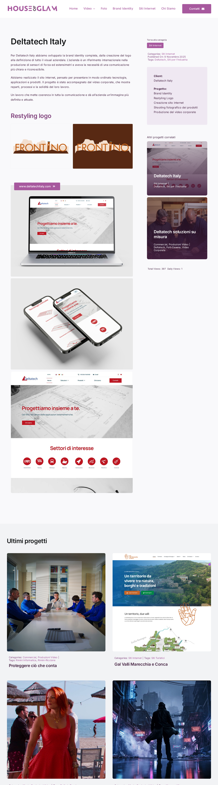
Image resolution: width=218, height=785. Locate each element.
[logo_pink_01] (32, 6)
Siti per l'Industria (177, 59)
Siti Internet (155, 45)
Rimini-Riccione (46, 660)
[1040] (162, 682)
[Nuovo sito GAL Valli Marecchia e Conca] (162, 554)
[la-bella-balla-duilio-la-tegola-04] (56, 682)
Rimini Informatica (26, 660)
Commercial (29, 657)
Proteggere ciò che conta (33, 665)
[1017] (56, 554)
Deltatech (160, 59)
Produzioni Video (47, 657)
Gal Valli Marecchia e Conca (141, 664)
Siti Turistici (158, 657)
